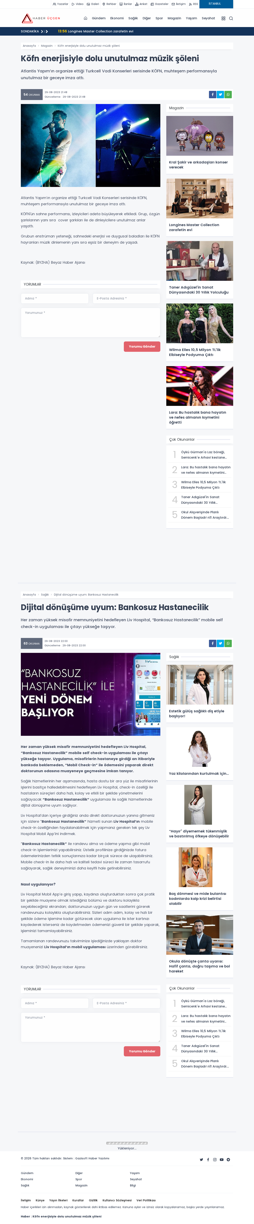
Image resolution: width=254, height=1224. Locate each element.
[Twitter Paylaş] (220, 94)
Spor (159, 18)
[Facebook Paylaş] (212, 94)
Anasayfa (29, 46)
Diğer (147, 18)
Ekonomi (117, 18)
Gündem (99, 18)
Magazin (174, 18)
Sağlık (133, 18)
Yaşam (191, 18)
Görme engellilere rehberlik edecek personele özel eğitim (119, 31)
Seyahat (208, 18)
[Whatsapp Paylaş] (228, 94)
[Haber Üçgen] (41, 18)
